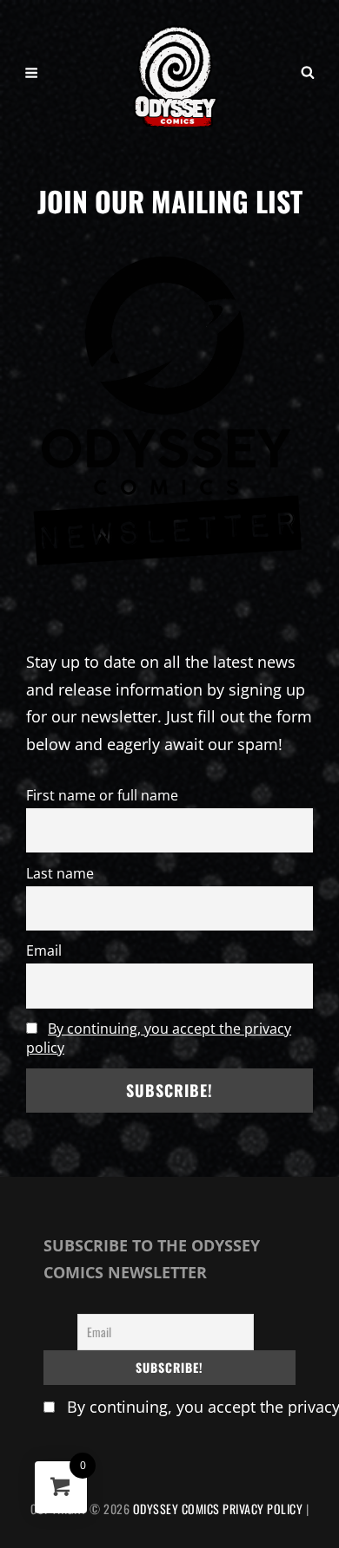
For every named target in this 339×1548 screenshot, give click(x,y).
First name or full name (102, 795)
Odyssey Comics (176, 1508)
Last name (60, 873)
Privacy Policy (262, 1508)
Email (44, 950)
